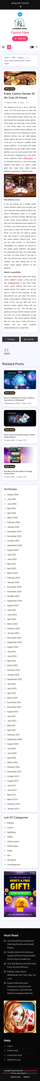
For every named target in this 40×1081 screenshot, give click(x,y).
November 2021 (14, 707)
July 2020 (11, 748)
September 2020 (14, 739)
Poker (9, 851)
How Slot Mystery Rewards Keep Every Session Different (21, 965)
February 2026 (13, 522)
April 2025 (11, 568)
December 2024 (14, 587)
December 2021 (14, 702)
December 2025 (14, 531)
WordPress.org (13, 1060)
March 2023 (12, 665)
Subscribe (22, 39)
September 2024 (14, 601)
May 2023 (11, 661)
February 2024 (13, 628)
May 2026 (11, 508)
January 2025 (13, 582)
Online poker (12, 846)
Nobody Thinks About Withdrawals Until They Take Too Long (21, 975)
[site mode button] (31, 47)
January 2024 (13, 633)
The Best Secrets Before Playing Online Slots (18, 472)
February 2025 (13, 578)
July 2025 (11, 554)
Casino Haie (20, 32)
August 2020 (12, 744)
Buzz (22, 102)
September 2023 (14, 642)
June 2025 (12, 559)
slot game (11, 860)
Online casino (9, 89)
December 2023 (14, 638)
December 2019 (14, 771)
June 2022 (12, 688)
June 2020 (12, 753)
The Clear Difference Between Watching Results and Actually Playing (20, 944)
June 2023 (12, 656)
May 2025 (11, 564)
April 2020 (11, 758)
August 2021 (12, 711)
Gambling (11, 832)
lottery (10, 837)
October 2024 (13, 596)
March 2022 (12, 698)
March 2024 (12, 624)
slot (9, 855)
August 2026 (12, 494)
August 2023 (12, 647)
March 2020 (12, 762)
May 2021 (11, 725)
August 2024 (12, 605)
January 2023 (13, 675)
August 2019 (12, 781)
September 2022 (14, 679)
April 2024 (11, 619)
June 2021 (12, 721)
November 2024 (14, 591)
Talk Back (26, 1077)
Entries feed (12, 1050)
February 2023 (13, 670)
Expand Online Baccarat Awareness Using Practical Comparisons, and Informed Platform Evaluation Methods (20, 988)
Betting (10, 823)
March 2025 (12, 573)
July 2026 (11, 499)
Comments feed (14, 1055)
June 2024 (12, 614)
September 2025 (14, 545)
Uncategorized (13, 864)
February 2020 (13, 767)
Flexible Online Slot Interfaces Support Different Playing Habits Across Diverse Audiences (21, 955)
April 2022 (11, 693)
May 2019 (11, 795)
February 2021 (13, 735)
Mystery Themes (31, 1073)
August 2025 (12, 550)
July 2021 (11, 716)
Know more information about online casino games (19, 436)
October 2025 (13, 541)
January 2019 (13, 808)
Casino (10, 827)
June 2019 (12, 790)
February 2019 (13, 804)
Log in (9, 1046)
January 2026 (13, 527)
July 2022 (11, 684)
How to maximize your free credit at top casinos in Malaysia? (19, 399)
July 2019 (11, 785)
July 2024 (11, 610)
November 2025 (14, 536)
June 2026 (12, 504)
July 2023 (11, 651)
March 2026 (12, 517)
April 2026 (11, 513)
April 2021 (11, 730)
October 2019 (13, 776)
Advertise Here (16, 1077)
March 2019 (12, 799)
